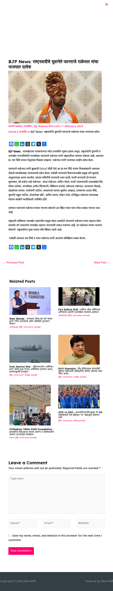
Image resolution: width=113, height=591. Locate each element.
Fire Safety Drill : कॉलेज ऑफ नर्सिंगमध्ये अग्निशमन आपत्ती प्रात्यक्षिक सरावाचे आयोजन (79, 311)
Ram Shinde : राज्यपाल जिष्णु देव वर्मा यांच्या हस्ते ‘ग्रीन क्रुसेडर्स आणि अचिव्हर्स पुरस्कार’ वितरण (30, 321)
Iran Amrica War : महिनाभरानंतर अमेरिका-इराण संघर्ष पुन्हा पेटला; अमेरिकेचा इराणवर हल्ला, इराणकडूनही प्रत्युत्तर (31, 369)
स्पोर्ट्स (75, 421)
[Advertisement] (56, 30)
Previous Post (13, 263)
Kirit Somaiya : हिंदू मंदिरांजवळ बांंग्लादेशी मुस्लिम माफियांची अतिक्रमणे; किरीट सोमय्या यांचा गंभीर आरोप (80, 371)
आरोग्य (11, 438)
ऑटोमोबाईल (13, 327)
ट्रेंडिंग (21, 327)
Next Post (102, 263)
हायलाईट (37, 327)
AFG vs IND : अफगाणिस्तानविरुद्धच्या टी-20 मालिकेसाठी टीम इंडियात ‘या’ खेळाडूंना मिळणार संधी (80, 415)
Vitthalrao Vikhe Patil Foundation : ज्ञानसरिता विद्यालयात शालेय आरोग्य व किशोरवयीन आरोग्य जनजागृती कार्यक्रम (31, 432)
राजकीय (27, 126)
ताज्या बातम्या (15, 126)
